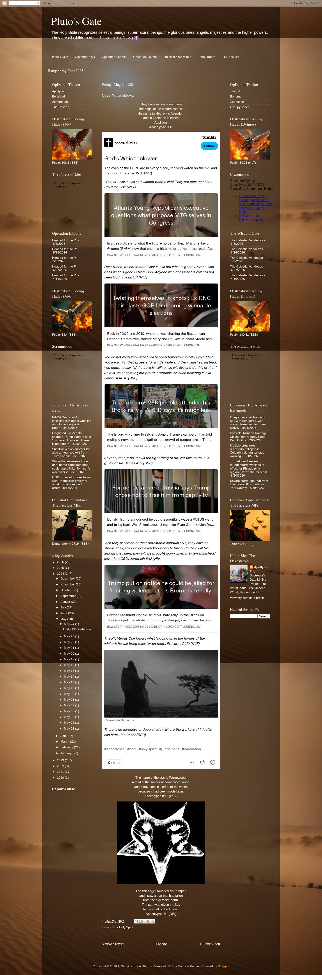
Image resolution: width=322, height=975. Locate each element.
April (63, 735)
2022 (61, 766)
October (66, 590)
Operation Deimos (145, 56)
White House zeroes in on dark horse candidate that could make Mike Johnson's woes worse (71, 467)
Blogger (223, 966)
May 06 (69, 711)
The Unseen (60, 107)
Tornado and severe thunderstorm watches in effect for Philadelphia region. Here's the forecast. (249, 467)
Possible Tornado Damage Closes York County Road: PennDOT (248, 436)
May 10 (69, 688)
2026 (61, 562)
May (63, 619)
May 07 (69, 705)
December (68, 578)
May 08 (69, 699)
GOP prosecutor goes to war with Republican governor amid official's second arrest (72, 483)
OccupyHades (239, 107)
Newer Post (113, 944)
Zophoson (237, 101)
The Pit (235, 91)
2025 (61, 567)
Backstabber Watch (178, 56)
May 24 (69, 624)
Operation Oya (85, 56)
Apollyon (58, 91)
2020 (61, 777)
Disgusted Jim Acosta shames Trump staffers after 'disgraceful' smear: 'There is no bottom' (71, 438)
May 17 (69, 659)
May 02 (69, 722)
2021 (61, 771)
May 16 (69, 665)
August (65, 601)
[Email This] (136, 921)
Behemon (236, 96)
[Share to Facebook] (149, 921)
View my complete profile (247, 597)
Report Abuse (63, 789)
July (63, 607)
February (67, 747)
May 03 (69, 717)
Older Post (210, 944)
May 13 (69, 682)
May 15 (69, 670)
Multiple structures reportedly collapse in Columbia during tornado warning (247, 451)
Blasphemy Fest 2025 (65, 71)
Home (162, 944)
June (64, 613)
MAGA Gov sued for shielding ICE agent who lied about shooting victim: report (71, 423)
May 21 (69, 647)
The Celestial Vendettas (246, 240)
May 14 (69, 676)
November (68, 584)
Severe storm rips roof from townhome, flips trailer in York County (249, 484)
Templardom (206, 56)
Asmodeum (60, 101)
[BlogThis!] (140, 921)
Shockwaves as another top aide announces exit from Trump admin (71, 452)
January (66, 753)
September (68, 595)
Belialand (58, 96)
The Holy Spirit (123, 927)
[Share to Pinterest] (153, 921)
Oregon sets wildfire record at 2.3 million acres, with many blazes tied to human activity (248, 423)
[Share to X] (144, 921)
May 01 (69, 728)
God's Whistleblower (77, 629)
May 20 (69, 653)
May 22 (69, 642)
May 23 (69, 636)
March (65, 741)
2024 (61, 573)
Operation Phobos (114, 56)
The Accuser (230, 56)
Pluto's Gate (76, 21)
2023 (61, 760)
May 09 (69, 694)
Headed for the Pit (64, 240)
